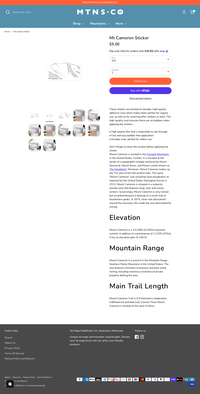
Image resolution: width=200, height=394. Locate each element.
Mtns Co (23, 385)
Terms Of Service (14, 353)
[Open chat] (10, 384)
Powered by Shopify (36, 385)
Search (8, 337)
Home (7, 31)
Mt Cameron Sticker (21, 31)
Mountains (98, 23)
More (119, 23)
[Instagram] (142, 337)
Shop (77, 23)
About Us (10, 343)
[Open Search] (8, 12)
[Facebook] (137, 337)
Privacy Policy (12, 348)
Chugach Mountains (158, 154)
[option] (64, 72)
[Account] (184, 12)
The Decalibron (118, 169)
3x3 (114, 60)
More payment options (140, 98)
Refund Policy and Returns (20, 358)
